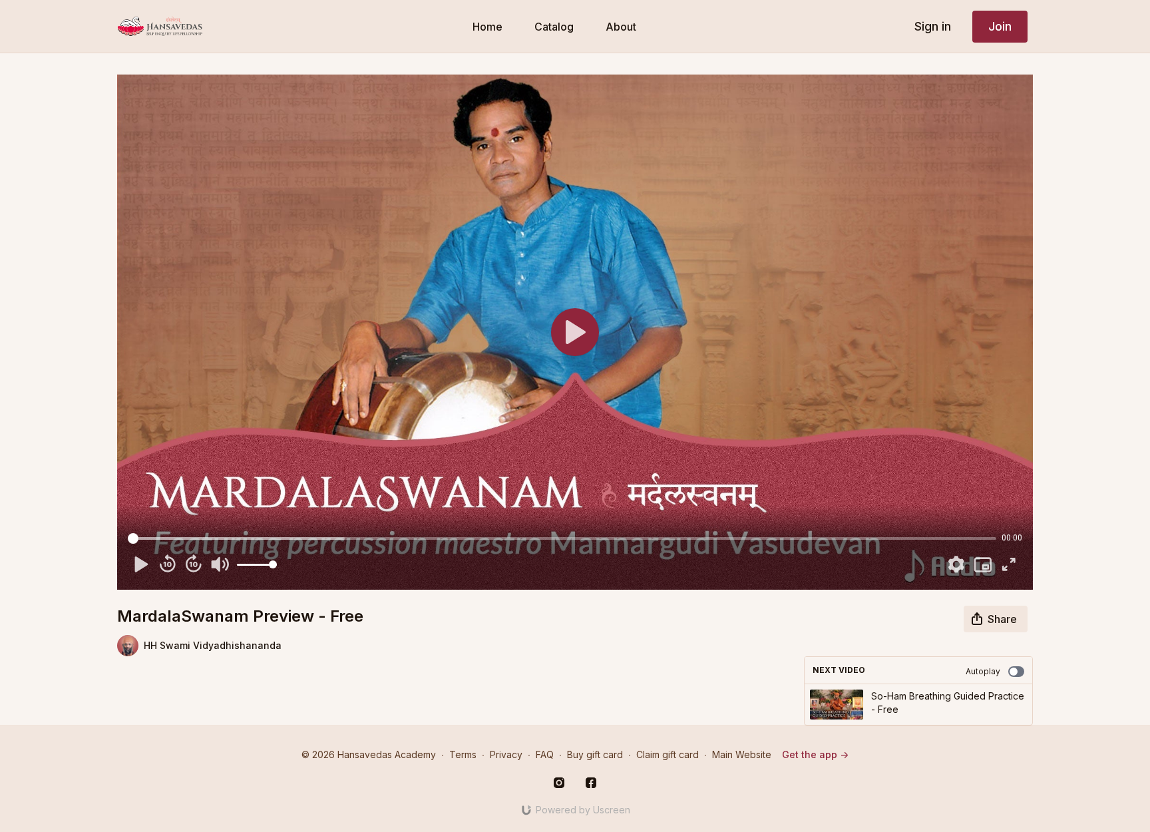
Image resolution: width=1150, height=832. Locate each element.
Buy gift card (595, 754)
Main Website (741, 754)
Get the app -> (815, 754)
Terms (463, 754)
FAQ (545, 754)
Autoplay (983, 671)
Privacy (506, 754)
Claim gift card (667, 754)
